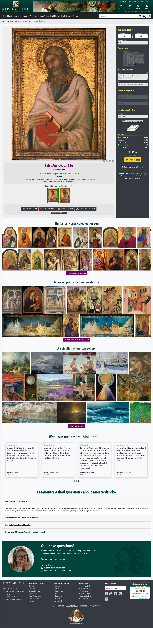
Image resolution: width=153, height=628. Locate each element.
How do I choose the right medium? (18, 525)
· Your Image (57, 586)
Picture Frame (44, 16)
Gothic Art (18, 21)
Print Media (54, 16)
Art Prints (9, 16)
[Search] (140, 16)
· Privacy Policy (33, 593)
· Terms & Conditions (34, 591)
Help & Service (65, 16)
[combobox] (133, 42)
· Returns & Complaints (35, 598)
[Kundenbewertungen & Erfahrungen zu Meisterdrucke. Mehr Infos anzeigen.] (140, 591)
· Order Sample (58, 601)
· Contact (31, 586)
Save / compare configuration (133, 121)
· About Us (31, 601)
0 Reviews (63, 213)
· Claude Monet (83, 588)
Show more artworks (76, 426)
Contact (75, 16)
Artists (16, 16)
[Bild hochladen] (149, 16)
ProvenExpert (51, 472)
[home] (3, 16)
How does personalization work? (17, 501)
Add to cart (134, 160)
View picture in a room (87, 209)
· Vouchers (57, 598)
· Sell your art (57, 588)
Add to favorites (48, 209)
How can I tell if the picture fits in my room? (22, 518)
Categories (24, 16)
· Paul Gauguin (83, 591)
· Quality (56, 593)
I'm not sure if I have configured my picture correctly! (25, 532)
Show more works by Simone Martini (76, 339)
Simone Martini (27, 21)
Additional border (122, 40)
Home (3, 21)
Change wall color (66, 209)
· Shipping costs (58, 591)
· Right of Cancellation (35, 596)
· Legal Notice (32, 588)
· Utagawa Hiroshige (85, 596)
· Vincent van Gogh (84, 586)
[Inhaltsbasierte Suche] (144, 16)
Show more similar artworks (76, 273)
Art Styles (33, 16)
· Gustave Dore (83, 598)
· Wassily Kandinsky (85, 593)
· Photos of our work (59, 596)
